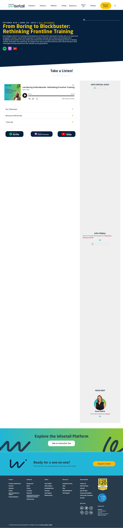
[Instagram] (82, 512)
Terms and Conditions (86, 493)
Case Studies (48, 483)
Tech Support (48, 493)
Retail (28, 486)
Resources (72, 6)
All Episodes (47, 23)
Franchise (29, 490)
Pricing (64, 6)
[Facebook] (91, 508)
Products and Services (15, 483)
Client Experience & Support (14, 493)
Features (43, 6)
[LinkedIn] (82, 508)
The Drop (47, 490)
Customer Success (67, 483)
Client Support (48, 486)
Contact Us (83, 483)
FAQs (64, 486)
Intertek (82, 488)
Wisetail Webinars (67, 490)
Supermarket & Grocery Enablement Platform (33, 496)
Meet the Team (84, 486)
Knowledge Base (49, 488)
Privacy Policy (44, 525)
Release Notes (48, 495)
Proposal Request (13, 496)
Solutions (31, 6)
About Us (83, 5)
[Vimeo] (91, 512)
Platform (54, 6)
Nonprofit (29, 493)
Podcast (93, 6)
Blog (64, 488)
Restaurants (30, 483)
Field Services (30, 499)
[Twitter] (86, 508)
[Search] (115, 6)
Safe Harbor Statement (86, 495)
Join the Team (83, 490)
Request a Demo (105, 5)
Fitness (29, 488)
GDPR (50, 525)
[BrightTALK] (86, 512)
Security (82, 497)
